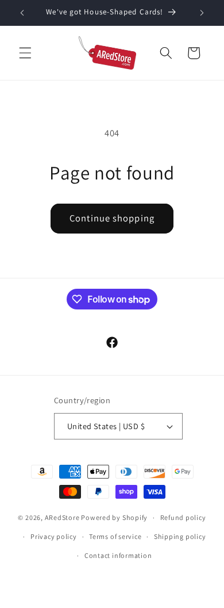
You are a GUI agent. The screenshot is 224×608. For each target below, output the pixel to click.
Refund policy (183, 517)
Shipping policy (180, 536)
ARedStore (62, 517)
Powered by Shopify (114, 517)
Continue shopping (112, 218)
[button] (25, 53)
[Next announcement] (202, 12)
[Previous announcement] (22, 12)
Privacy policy (53, 536)
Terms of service (115, 536)
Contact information (118, 555)
